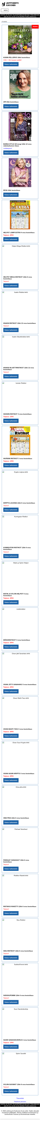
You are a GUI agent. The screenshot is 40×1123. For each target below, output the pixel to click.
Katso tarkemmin (11, 64)
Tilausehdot (20, 1098)
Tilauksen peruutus (20, 1101)
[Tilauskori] (37, 10)
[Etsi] (34, 10)
